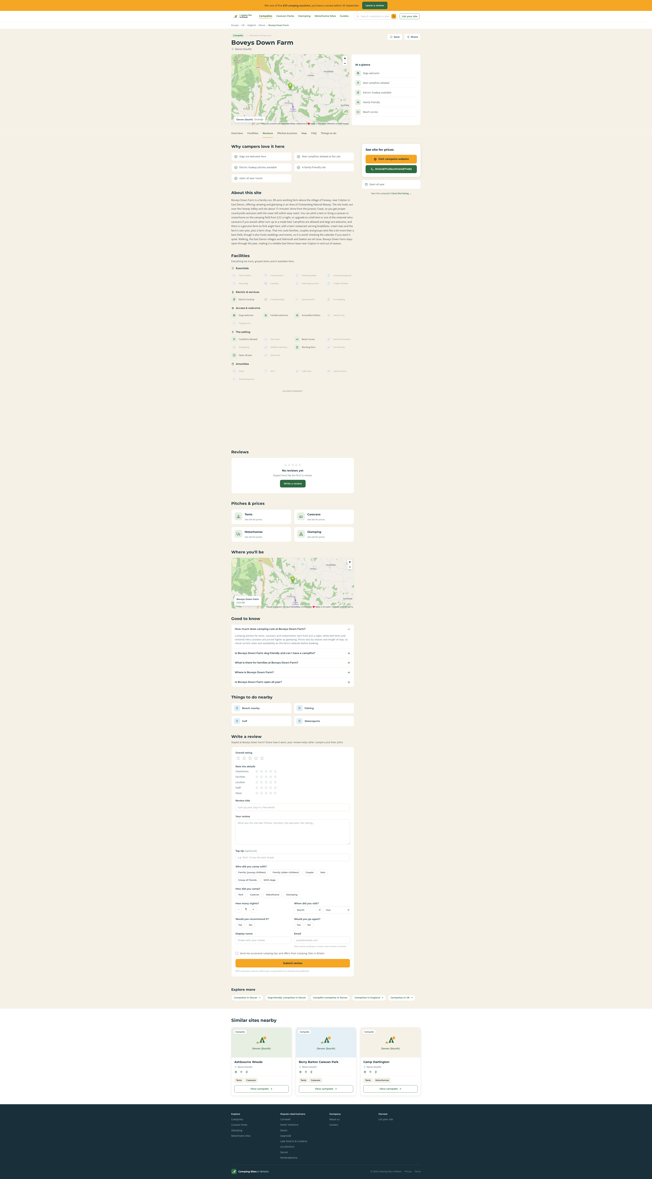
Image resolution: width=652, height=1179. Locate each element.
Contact (333, 1124)
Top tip (246, 851)
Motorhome (272, 894)
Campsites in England (367, 997)
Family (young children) (252, 872)
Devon (262, 25)
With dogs (270, 880)
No (250, 925)
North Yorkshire (289, 1124)
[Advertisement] (292, 417)
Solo (322, 872)
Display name (244, 933)
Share (414, 37)
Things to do (328, 133)
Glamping (304, 16)
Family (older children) (286, 872)
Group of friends (247, 880)
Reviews (268, 133)
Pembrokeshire (288, 1157)
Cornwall (285, 1119)
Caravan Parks (285, 16)
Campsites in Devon (245, 997)
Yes (240, 925)
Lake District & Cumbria (293, 1141)
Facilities (252, 133)
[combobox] (375, 16)
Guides (344, 16)
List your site (410, 16)
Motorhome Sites (325, 16)
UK (243, 25)
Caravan (254, 894)
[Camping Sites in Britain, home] (244, 16)
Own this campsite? (391, 193)
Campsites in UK (400, 997)
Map (304, 133)
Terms (417, 1171)
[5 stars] (262, 758)
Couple (310, 872)
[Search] (393, 16)
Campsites (265, 16)
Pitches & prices (287, 133)
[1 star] (238, 758)
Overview (237, 133)
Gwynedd (285, 1135)
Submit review (292, 963)
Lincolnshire (287, 1146)
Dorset (284, 1152)
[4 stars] (256, 758)
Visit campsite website (393, 159)
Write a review (293, 483)
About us (334, 1119)
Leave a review (375, 5)
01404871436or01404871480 (393, 169)
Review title (243, 800)
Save (397, 37)
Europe (235, 25)
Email (297, 933)
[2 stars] (244, 758)
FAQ (313, 133)
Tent (240, 894)
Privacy (408, 1171)
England (252, 25)
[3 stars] (250, 758)
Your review (243, 816)
